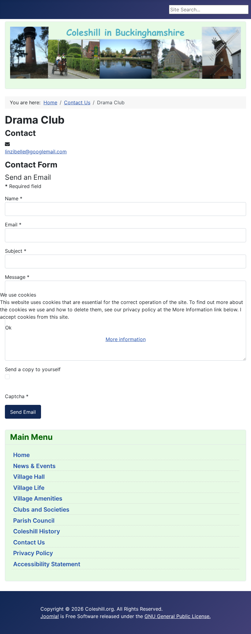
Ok (8, 328)
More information (126, 339)
